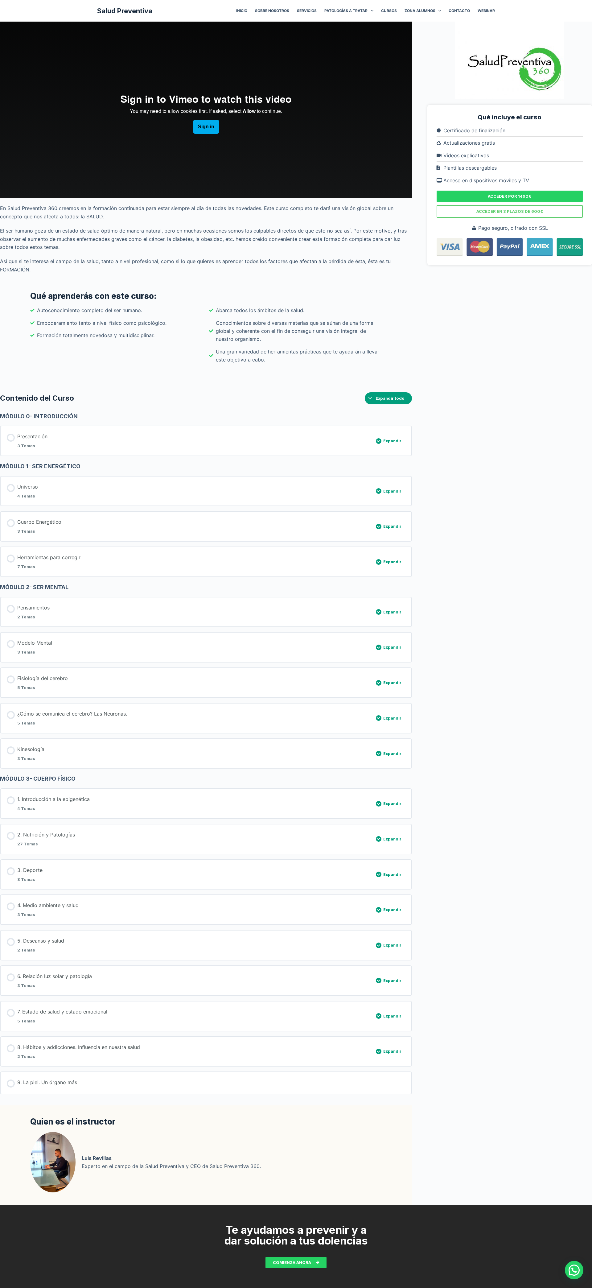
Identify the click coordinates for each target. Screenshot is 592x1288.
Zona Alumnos (420, 10)
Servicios (307, 10)
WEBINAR (486, 10)
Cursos (389, 10)
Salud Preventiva (124, 11)
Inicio (241, 10)
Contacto (459, 10)
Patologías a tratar (346, 10)
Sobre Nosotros (272, 10)
